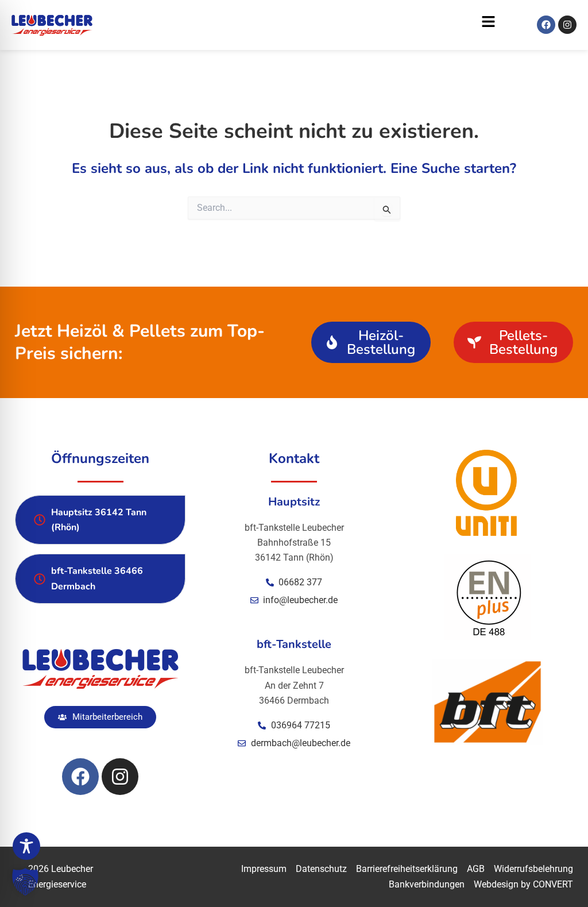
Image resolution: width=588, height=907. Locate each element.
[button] (300, 24)
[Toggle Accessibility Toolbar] (26, 846)
